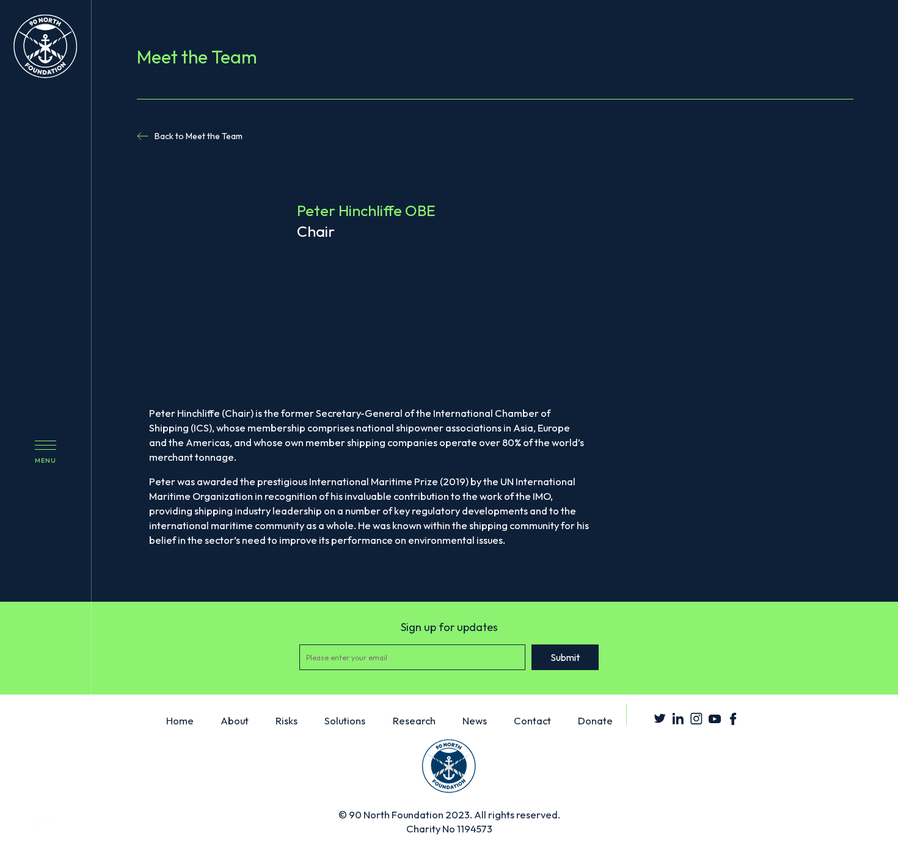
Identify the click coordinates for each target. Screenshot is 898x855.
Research (414, 720)
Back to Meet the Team (199, 136)
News (474, 720)
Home (180, 720)
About (235, 720)
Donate (595, 720)
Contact (532, 720)
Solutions (344, 720)
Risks (287, 720)
